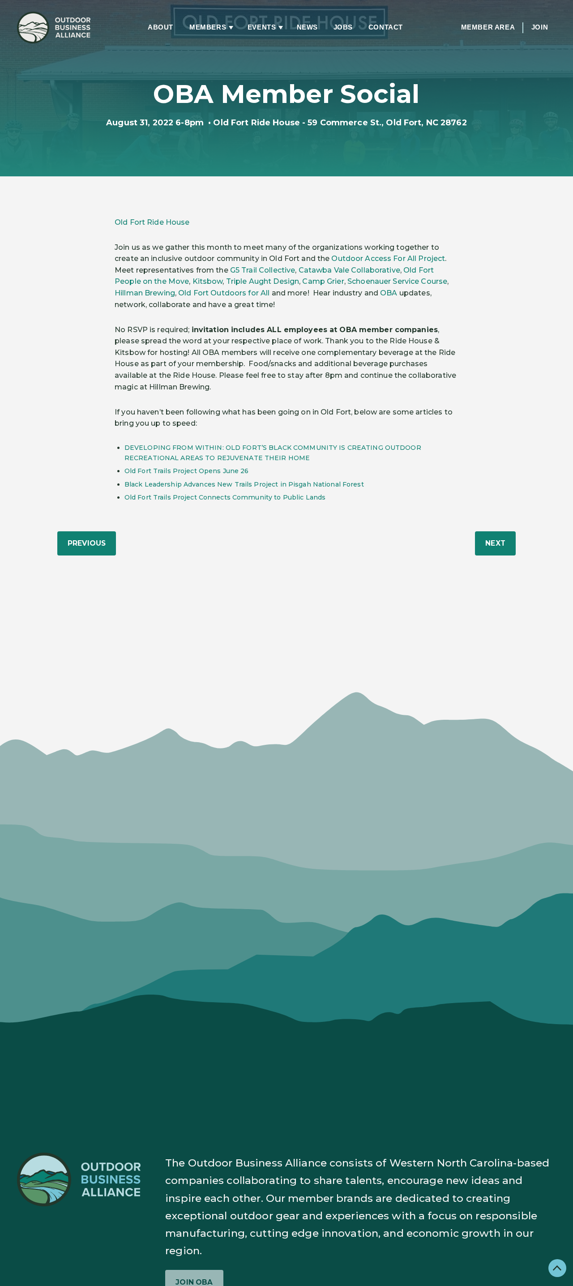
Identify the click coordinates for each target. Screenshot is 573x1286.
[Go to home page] (53, 27)
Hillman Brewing (145, 293)
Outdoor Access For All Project (388, 258)
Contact (385, 27)
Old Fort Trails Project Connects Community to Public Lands (224, 497)
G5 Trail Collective (262, 270)
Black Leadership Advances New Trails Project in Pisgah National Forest (244, 484)
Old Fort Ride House (152, 222)
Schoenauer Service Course (397, 281)
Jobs (343, 27)
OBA (388, 293)
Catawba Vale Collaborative (349, 270)
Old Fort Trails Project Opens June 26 (186, 471)
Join (539, 27)
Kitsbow (207, 281)
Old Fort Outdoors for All (223, 293)
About (160, 27)
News (307, 27)
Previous (87, 543)
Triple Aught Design (262, 281)
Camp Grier (323, 281)
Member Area (488, 27)
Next (495, 543)
